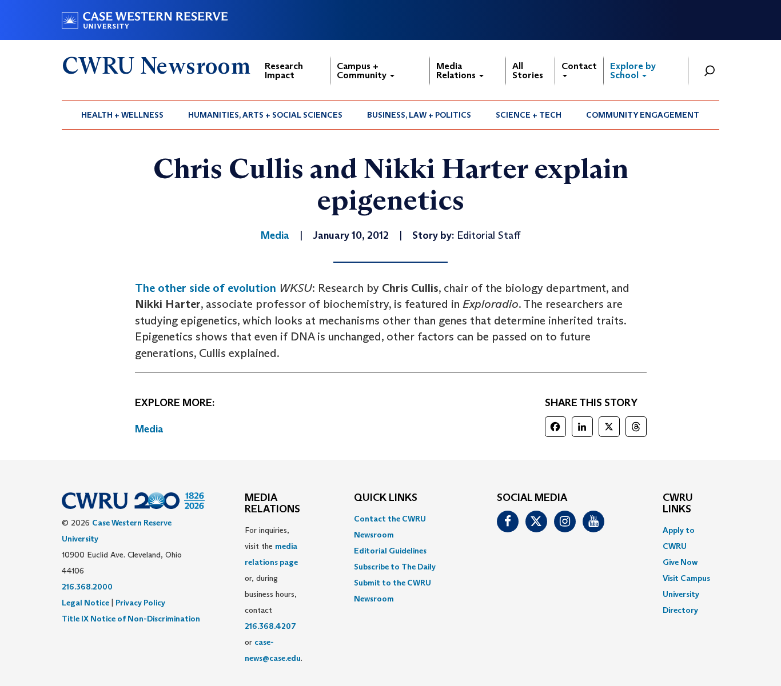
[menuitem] (122, 115)
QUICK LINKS (385, 498)
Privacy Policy (140, 602)
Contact (579, 66)
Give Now (680, 562)
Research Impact (284, 71)
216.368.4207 (270, 626)
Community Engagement (642, 115)
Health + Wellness (122, 115)
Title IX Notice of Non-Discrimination (131, 618)
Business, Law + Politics (419, 115)
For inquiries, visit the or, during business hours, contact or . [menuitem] (273, 594)
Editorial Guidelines (390, 550)
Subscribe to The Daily (395, 566)
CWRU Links (678, 503)
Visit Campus (686, 578)
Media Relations (457, 71)
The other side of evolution (205, 288)
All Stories (527, 71)
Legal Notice (85, 602)
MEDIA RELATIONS (272, 503)
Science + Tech (528, 115)
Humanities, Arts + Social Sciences (265, 115)
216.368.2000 (87, 586)
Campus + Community (363, 71)
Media (149, 429)
